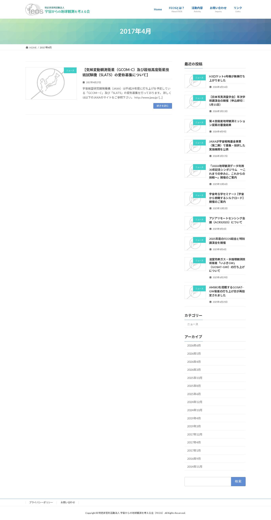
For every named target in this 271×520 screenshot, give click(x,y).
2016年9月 (194, 458)
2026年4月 (194, 361)
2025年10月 (194, 377)
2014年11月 (194, 466)
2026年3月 (194, 369)
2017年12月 (194, 434)
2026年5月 (194, 353)
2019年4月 (194, 418)
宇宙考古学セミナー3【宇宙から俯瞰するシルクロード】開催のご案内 (227, 197)
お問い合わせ (68, 502)
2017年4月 (194, 442)
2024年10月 (194, 410)
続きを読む (163, 105)
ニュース (192, 324)
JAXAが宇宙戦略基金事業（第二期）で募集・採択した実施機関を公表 (227, 145)
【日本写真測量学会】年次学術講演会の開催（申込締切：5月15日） (227, 100)
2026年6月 (194, 345)
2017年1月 (194, 450)
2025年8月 (194, 385)
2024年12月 (194, 402)
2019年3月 (194, 426)
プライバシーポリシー (41, 502)
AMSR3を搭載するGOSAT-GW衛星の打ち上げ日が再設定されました (227, 291)
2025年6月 (194, 393)
